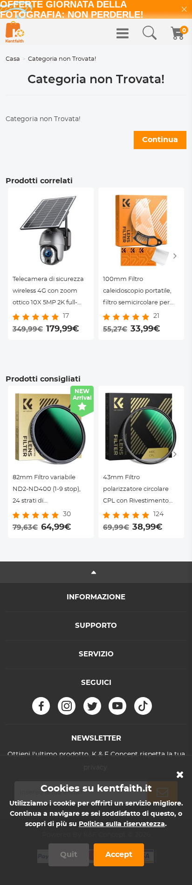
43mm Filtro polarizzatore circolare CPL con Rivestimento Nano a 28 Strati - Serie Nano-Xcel (137, 491)
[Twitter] (92, 706)
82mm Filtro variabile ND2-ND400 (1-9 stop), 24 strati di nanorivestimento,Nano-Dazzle (50, 491)
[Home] (15, 32)
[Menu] (123, 33)
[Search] (150, 33)
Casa (13, 59)
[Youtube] (117, 706)
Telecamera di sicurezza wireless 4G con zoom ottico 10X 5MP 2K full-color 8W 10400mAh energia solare (48, 292)
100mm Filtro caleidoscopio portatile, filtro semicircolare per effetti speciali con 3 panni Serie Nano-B (137, 292)
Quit (68, 854)
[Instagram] (66, 706)
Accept (118, 854)
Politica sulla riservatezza (122, 824)
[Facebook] (41, 706)
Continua (160, 140)
